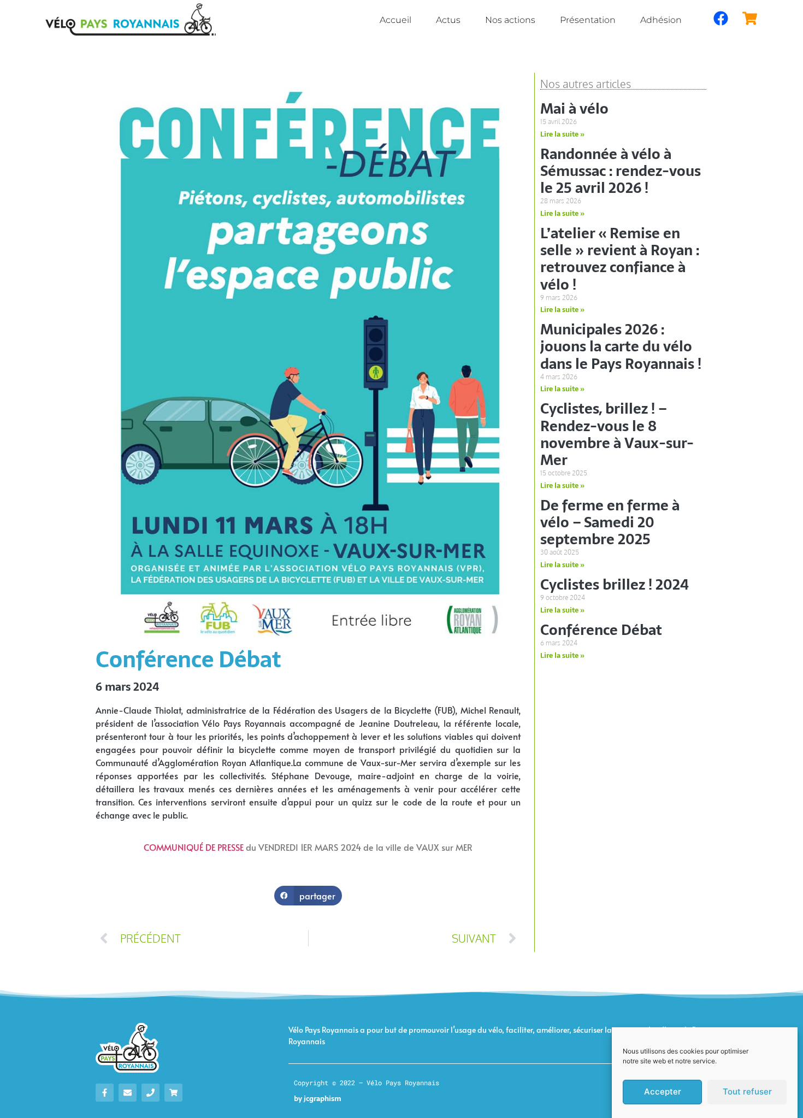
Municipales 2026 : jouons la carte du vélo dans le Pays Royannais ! (620, 346)
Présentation (588, 20)
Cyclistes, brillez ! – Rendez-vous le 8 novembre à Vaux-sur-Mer (617, 434)
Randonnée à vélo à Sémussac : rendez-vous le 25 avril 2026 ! (620, 171)
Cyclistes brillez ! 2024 (614, 584)
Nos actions (510, 20)
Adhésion (661, 20)
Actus (448, 20)
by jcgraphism (317, 1098)
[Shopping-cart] (173, 1093)
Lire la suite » (562, 134)
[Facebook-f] (105, 1093)
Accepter (662, 1092)
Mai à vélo (574, 108)
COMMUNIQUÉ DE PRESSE (194, 847)
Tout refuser (747, 1092)
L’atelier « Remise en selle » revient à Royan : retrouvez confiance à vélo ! (619, 259)
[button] (308, 895)
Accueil (395, 20)
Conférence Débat (601, 630)
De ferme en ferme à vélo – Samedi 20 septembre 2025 (610, 522)
